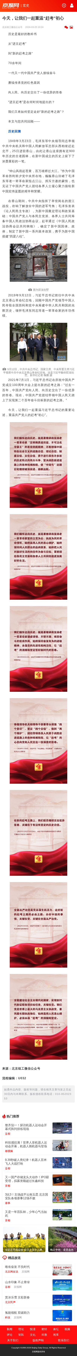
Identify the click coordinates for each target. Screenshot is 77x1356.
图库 (56, 1334)
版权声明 (38, 1340)
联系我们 (63, 1340)
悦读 (33, 1329)
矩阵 (21, 1334)
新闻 (9, 1329)
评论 (9, 1334)
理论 (21, 1329)
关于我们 (12, 1340)
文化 (33, 1334)
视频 (67, 1329)
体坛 (56, 1329)
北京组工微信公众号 (12, 27)
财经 (44, 1329)
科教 (44, 1334)
